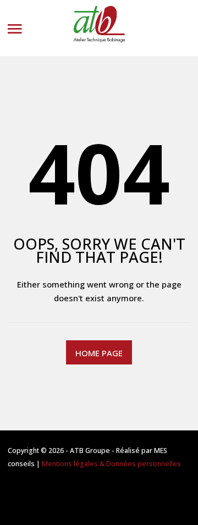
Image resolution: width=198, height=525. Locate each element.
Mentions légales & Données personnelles (111, 463)
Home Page (99, 352)
